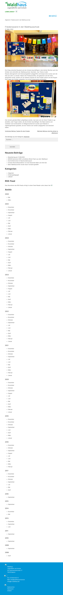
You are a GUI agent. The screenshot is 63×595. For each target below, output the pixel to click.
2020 (7, 379)
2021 (6, 345)
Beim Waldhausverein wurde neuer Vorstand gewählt (23, 164)
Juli (9, 218)
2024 (7, 238)
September (11, 212)
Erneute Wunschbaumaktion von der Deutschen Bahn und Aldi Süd (27, 162)
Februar (10, 231)
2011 (6, 531)
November (11, 210)
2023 (7, 275)
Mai (9, 197)
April (9, 226)
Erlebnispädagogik (13, 175)
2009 (7, 545)
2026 (7, 194)
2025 (7, 204)
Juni (9, 220)
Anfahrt (9, 590)
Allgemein (26, 136)
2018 (6, 442)
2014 (7, 508)
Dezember (11, 207)
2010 (6, 538)
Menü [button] (54, 16)
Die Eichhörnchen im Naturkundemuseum (20, 161)
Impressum (10, 589)
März (9, 200)
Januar (10, 234)
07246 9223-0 (14, 578)
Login (7, 11)
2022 (7, 311)
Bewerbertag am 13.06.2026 (16, 157)
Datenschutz (11, 587)
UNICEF (10, 177)
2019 (6, 416)
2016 (6, 494)
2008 (7, 552)
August (10, 215)
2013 (6, 518)
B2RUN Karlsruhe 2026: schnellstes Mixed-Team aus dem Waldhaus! (28, 159)
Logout (12, 11)
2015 (6, 501)
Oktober (10, 246)
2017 (6, 471)
